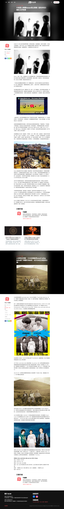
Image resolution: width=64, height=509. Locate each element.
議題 (9, 2)
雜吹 (15, 2)
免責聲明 (6, 505)
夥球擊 (6, 316)
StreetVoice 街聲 (36, 501)
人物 (6, 2)
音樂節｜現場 (8, 307)
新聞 (12, 2)
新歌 (9, 53)
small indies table (7, 318)
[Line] (9, 58)
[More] (11, 58)
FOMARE (6, 310)
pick (10, 314)
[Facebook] (5, 58)
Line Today (6, 314)
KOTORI (6, 312)
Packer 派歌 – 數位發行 (44, 501)
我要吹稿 (56, 2)
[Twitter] (7, 58)
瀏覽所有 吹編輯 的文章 (27, 218)
